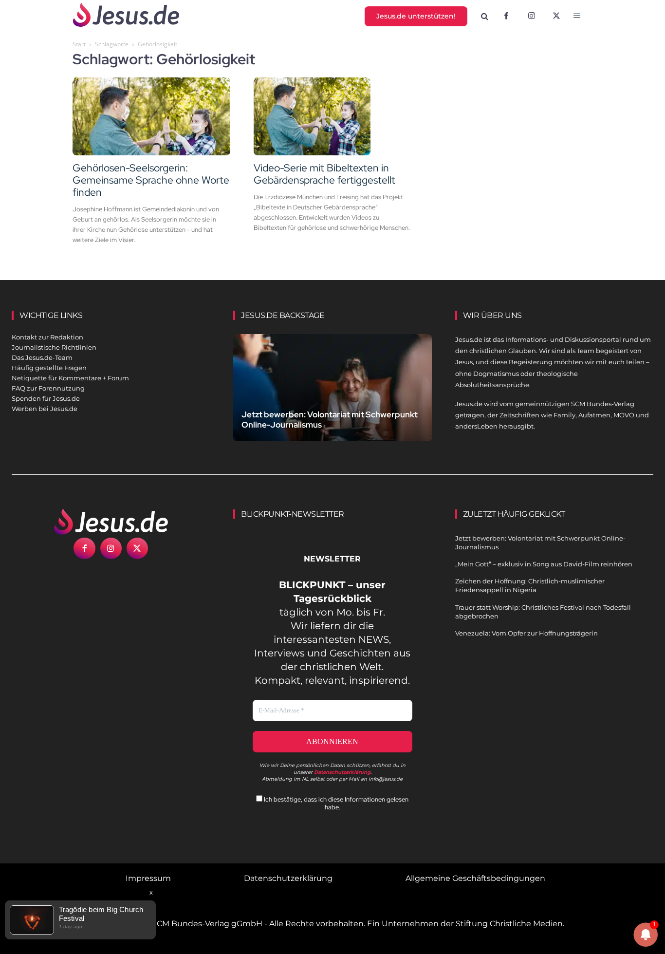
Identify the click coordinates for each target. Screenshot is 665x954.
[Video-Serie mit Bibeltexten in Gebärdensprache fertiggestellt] (332, 116)
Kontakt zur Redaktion (47, 337)
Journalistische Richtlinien (54, 347)
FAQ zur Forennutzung (48, 388)
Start (79, 44)
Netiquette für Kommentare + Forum (70, 378)
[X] (557, 16)
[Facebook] (506, 16)
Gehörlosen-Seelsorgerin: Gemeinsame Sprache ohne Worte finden (151, 180)
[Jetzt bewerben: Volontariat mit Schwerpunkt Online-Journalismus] (332, 395)
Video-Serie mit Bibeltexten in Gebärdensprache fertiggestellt (324, 174)
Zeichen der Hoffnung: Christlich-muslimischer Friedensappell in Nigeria (530, 585)
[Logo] (111, 521)
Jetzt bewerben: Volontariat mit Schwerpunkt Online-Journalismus (329, 419)
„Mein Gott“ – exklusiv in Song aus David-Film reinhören (543, 564)
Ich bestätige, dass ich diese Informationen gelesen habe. (335, 803)
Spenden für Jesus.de (46, 398)
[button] (485, 16)
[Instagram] (531, 16)
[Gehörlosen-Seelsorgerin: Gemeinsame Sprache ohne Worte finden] (151, 116)
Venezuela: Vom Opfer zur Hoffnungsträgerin (526, 633)
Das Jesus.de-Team (42, 357)
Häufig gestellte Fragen (49, 368)
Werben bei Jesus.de (44, 408)
